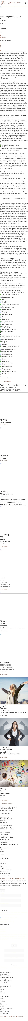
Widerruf (2, 868)
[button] (14, 333)
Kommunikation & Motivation (6, 837)
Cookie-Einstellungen (5, 875)
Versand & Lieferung (5, 873)
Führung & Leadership (5, 836)
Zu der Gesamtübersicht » (6, 378)
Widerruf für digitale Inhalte (6, 870)
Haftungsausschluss (4, 866)
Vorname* (2, 893)
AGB (1, 865)
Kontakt (2, 860)
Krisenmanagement (4, 839)
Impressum (2, 861)
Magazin (2, 851)
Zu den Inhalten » (4, 424)
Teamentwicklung (4, 842)
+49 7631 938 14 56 (5, 813)
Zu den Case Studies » (5, 381)
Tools (1, 853)
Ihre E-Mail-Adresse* (4, 903)
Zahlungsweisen (4, 871)
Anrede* (2, 888)
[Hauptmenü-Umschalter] (25, 3)
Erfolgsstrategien (4, 834)
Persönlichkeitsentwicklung (6, 841)
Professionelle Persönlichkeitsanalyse (9, 844)
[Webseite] (0, 35)
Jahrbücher (2, 854)
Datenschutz (3, 863)
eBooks (2, 849)
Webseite (3, 37)
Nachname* (2, 898)
